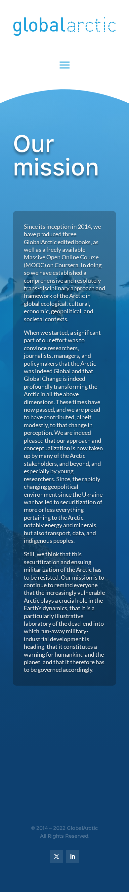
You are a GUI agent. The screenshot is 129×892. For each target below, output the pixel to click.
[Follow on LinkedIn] (72, 856)
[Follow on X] (56, 856)
